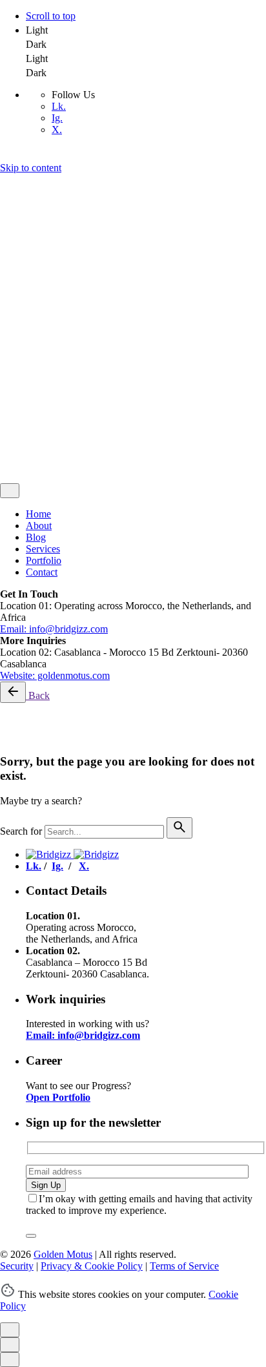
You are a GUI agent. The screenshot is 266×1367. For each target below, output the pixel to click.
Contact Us (49, 466)
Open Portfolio (58, 1097)
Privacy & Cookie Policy (92, 387)
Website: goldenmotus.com (55, 675)
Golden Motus (63, 365)
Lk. (59, 106)
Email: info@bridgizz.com (54, 628)
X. (57, 129)
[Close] (9, 262)
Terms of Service (184, 387)
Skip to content (30, 167)
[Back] (13, 692)
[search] (179, 828)
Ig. (57, 117)
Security (17, 387)
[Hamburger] (5, 183)
